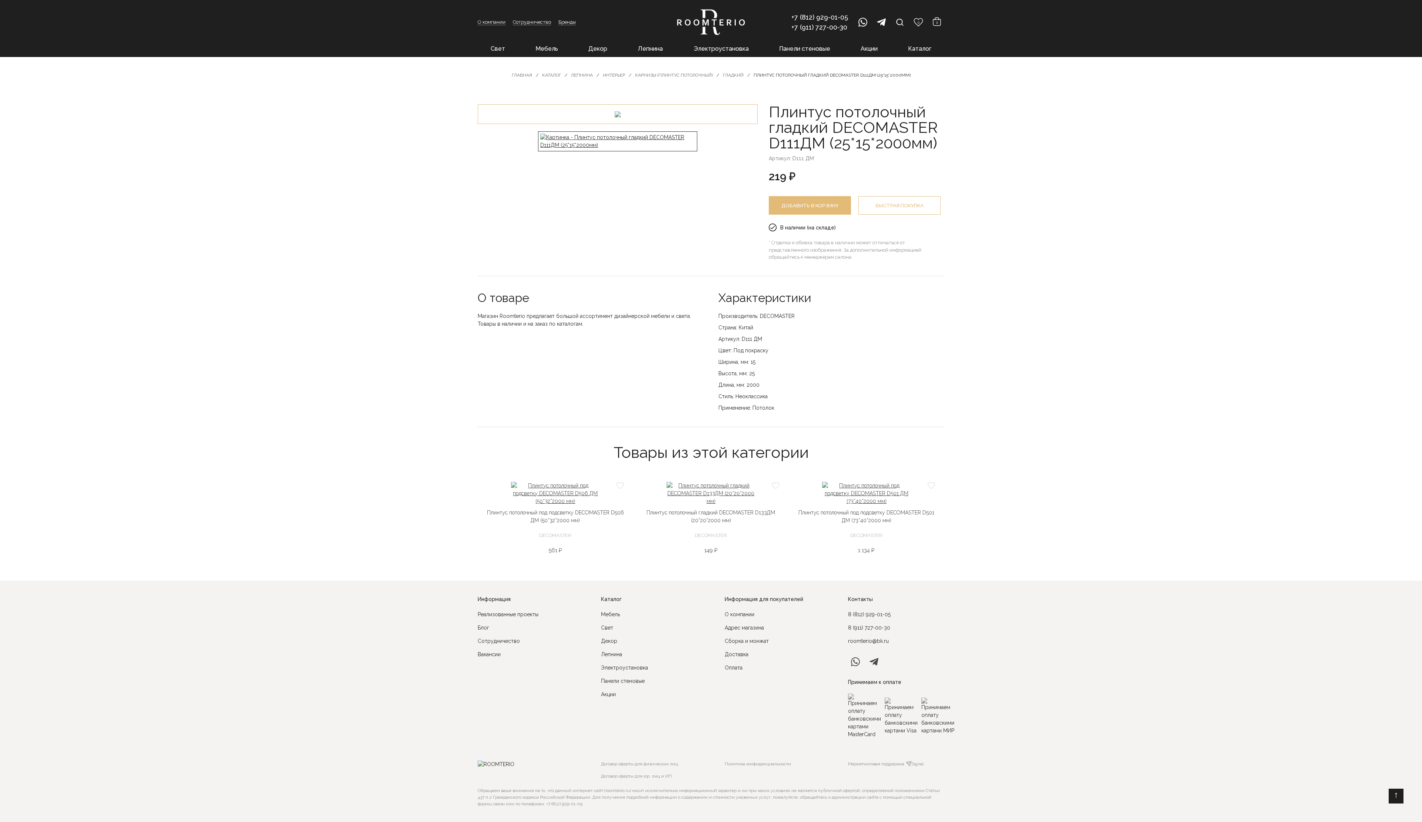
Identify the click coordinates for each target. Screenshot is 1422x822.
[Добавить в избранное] (620, 485)
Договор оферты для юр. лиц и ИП (636, 776)
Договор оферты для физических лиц (639, 763)
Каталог (919, 48)
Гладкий (733, 75)
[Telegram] (881, 22)
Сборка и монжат (747, 641)
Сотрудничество (532, 22)
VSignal (916, 763)
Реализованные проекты (508, 614)
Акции (869, 48)
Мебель (546, 48)
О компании (491, 22)
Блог (483, 628)
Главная (522, 75)
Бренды (567, 22)
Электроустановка (721, 48)
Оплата (733, 668)
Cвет (607, 628)
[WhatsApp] (862, 22)
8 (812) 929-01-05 (869, 614)
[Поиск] (899, 22)
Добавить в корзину (809, 205)
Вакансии (489, 654)
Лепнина (650, 48)
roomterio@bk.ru (868, 641)
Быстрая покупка (900, 205)
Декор (597, 48)
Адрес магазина (744, 628)
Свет (498, 48)
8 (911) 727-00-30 (869, 628)
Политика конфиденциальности (758, 763)
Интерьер (614, 75)
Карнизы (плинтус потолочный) (674, 75)
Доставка (736, 654)
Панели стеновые (804, 48)
